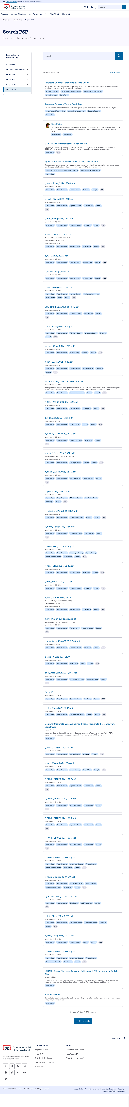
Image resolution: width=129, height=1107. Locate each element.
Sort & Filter (115, 72)
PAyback (38, 1066)
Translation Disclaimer (109, 1089)
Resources (10, 74)
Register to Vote (41, 1050)
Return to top (117, 1038)
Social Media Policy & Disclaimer (114, 1091)
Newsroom (10, 64)
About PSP (10, 80)
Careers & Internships (75, 1050)
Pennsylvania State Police (12, 56)
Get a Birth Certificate (43, 1058)
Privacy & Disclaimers (92, 1089)
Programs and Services (15, 69)
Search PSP (11, 89)
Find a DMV (39, 1054)
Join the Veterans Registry (45, 1062)
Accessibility (78, 1089)
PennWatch (71, 1054)
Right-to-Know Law (74, 1058)
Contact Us (11, 85)
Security (121, 1089)
